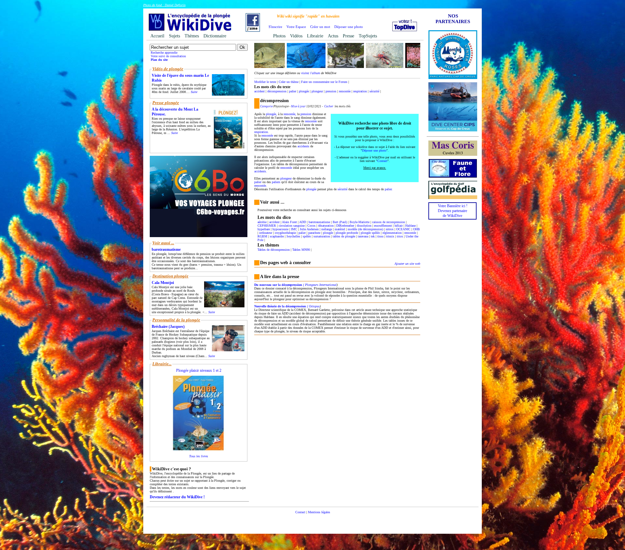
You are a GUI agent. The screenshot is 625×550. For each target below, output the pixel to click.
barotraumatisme (319, 222)
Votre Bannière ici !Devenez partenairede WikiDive (452, 211)
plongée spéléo (370, 233)
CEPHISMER (266, 225)
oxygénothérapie (285, 233)
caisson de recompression (388, 222)
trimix (390, 236)
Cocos (311, 225)
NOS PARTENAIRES (453, 18)
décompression (276, 91)
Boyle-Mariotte (359, 222)
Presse (348, 36)
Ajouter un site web (407, 263)
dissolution (364, 225)
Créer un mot (320, 27)
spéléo (307, 236)
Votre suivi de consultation (168, 56)
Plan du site (159, 59)
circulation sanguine (292, 225)
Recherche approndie (164, 52)
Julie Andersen (309, 229)
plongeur (317, 91)
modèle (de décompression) (365, 229)
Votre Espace (296, 27)
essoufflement (383, 225)
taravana (363, 236)
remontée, (290, 114)
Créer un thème (289, 82)
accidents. (260, 171)
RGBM (262, 236)
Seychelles (293, 236)
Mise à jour (298, 106)
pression (331, 91)
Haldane (410, 225)
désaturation (326, 225)
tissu (380, 236)
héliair (399, 225)
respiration (360, 91)
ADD (302, 222)
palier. (389, 189)
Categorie (266, 106)
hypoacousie (280, 229)
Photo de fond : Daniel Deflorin (164, 5)
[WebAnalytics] (312, 522)
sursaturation (321, 236)
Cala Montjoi (163, 282)
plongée (304, 91)
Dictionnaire (214, 36)
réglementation (392, 233)
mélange (326, 229)
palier (292, 91)
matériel (340, 229)
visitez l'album (310, 73)
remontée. (260, 185)
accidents (303, 146)
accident (259, 91)
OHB (416, 229)
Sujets (174, 36)
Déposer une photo (348, 27)
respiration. (261, 132)
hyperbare (263, 229)
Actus (333, 36)
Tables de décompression (273, 249)
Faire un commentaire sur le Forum (324, 82)
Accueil (157, 36)
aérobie (262, 222)
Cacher (328, 106)
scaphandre (277, 236)
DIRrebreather (345, 225)
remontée (345, 91)
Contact (382, 161)
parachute (314, 233)
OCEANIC (403, 229)
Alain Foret (289, 222)
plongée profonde (347, 233)
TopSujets (368, 36)
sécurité (374, 91)
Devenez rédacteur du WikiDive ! (177, 497)
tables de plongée (344, 236)
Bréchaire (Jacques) (168, 326)
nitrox (390, 229)
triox (400, 236)
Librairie (315, 36)
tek (373, 236)
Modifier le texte (265, 82)
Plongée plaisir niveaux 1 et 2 (198, 370)
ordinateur (265, 233)
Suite (194, 92)
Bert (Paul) (340, 222)
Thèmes (192, 36)
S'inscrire (275, 27)
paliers (276, 182)
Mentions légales (319, 512)
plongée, (271, 114)
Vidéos (296, 36)
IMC (294, 229)
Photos (279, 36)
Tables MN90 (301, 249)
